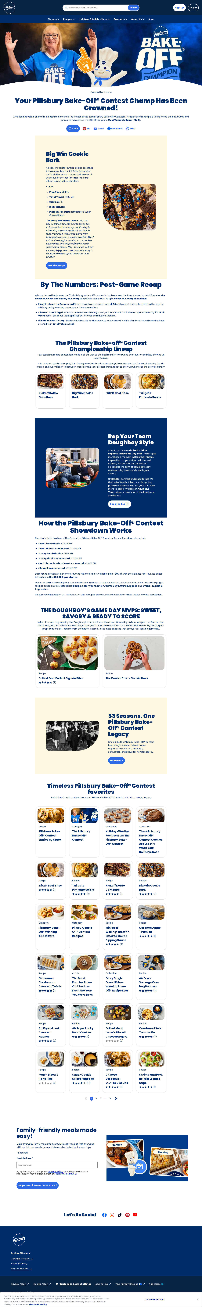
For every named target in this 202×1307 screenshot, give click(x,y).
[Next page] (115, 1099)
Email (100, 129)
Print (132, 128)
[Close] (198, 1299)
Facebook (117, 128)
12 (110, 1098)
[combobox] (97, 7)
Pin (88, 128)
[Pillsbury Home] (9, 8)
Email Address (24, 1158)
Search (133, 7)
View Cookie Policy (38, 1304)
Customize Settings (155, 1299)
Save (75, 128)
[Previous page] (86, 1099)
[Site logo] (18, 1240)
